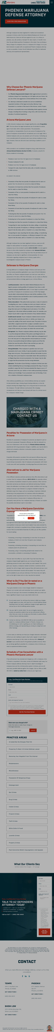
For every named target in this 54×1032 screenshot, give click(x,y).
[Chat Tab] (27, 516)
